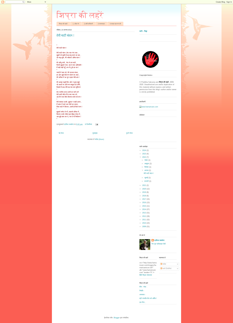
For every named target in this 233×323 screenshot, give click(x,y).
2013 (144, 213)
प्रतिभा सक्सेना (159, 240)
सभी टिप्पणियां (166, 269)
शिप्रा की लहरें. (63, 24)
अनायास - (142, 295)
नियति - (141, 291)
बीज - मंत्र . (143, 287)
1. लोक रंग (76, 24)
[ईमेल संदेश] (97, 124)
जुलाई (146, 178)
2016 (144, 202)
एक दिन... (142, 302)
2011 (144, 220)
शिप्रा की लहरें (80, 15)
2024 (144, 150)
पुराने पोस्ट (129, 133)
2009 (144, 227)
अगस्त (146, 170)
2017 (144, 199)
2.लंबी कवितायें (88, 24)
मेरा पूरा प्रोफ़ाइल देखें (158, 244)
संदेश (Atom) (99, 139)
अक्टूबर (147, 164)
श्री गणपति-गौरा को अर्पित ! (148, 298)
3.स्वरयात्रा (101, 24)
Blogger (117, 318)
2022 (144, 157)
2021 (144, 185)
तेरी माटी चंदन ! (65, 35)
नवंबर (146, 160)
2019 (144, 192)
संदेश (164, 264)
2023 (144, 154)
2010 (144, 223)
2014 (144, 209)
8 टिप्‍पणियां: (89, 124)
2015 (144, 206)
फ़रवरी (146, 181)
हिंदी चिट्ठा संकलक (145, 275)
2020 (144, 189)
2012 (144, 216)
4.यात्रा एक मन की (115, 24)
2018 (144, 196)
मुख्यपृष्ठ (94, 133)
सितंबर (146, 167)
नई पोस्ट (61, 133)
